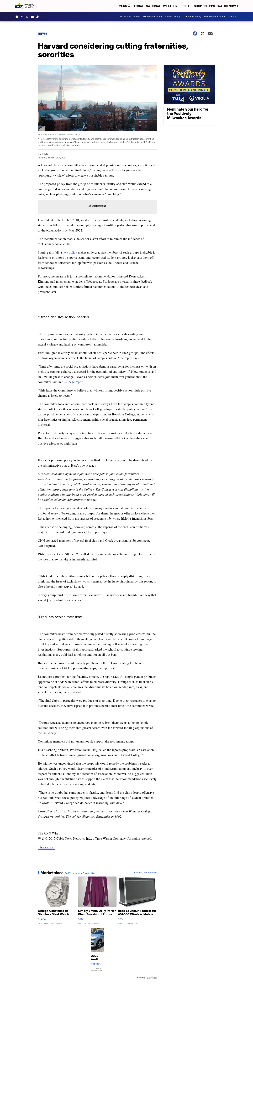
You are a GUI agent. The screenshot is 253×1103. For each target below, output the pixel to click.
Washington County (214, 16)
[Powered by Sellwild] (152, 978)
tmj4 (17, 17)
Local (139, 6)
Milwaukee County (130, 16)
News (42, 33)
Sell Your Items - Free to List (80, 873)
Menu (123, 5)
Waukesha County (152, 16)
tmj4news (23, 17)
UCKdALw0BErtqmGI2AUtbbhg (33, 17)
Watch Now (227, 6)
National (153, 6)
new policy (70, 252)
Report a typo (47, 847)
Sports (186, 6)
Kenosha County (192, 16)
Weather (170, 6)
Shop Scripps (204, 6)
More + (232, 16)
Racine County (172, 16)
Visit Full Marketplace (145, 873)
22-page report (73, 382)
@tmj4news (38, 17)
